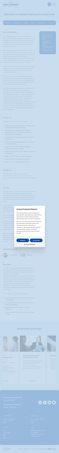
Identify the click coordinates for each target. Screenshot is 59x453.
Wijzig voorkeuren (29, 244)
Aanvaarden (36, 240)
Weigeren (23, 240)
